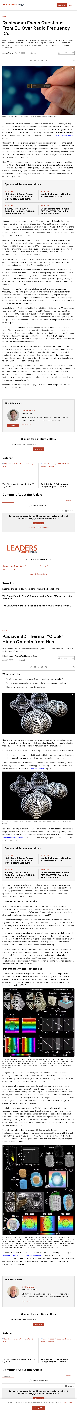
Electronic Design (31, 656)
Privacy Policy (67, 1402)
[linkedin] (35, 60)
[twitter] (38, 60)
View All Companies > (38, 574)
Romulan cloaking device (13, 837)
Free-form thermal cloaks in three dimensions (22, 1255)
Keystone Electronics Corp (13, 566)
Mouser (43, 566)
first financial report (64, 135)
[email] (46, 60)
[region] (38, 506)
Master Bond (8, 569)
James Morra (7, 53)
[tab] (8, 501)
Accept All (38, 1408)
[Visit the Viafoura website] (69, 511)
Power (4, 630)
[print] (74, 60)
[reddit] (42, 60)
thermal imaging (37, 768)
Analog (5, 16)
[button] (3, 5)
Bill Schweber (7, 656)
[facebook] (31, 60)
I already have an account (38, 527)
